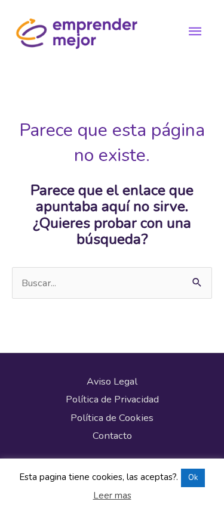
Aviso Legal (112, 381)
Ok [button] (193, 477)
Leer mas (112, 495)
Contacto (112, 435)
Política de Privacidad (112, 399)
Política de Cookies (112, 418)
